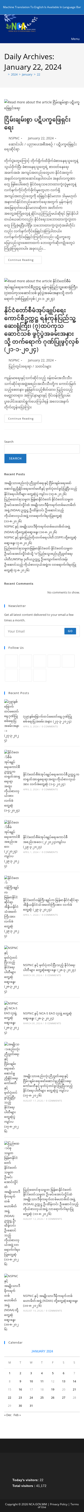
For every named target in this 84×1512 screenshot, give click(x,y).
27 (63, 1398)
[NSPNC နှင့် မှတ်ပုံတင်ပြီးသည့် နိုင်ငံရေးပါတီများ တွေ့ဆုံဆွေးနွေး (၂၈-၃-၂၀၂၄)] (12, 969)
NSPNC (14, 138)
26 (52, 1398)
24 (31, 1398)
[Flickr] (11, 675)
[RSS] (39, 675)
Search (9, 441)
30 (20, 1406)
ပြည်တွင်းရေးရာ (20, 366)
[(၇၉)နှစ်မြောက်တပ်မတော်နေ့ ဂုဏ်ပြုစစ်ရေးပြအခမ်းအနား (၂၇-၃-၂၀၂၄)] (12, 721)
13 (63, 1381)
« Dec (7, 1415)
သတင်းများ (43, 366)
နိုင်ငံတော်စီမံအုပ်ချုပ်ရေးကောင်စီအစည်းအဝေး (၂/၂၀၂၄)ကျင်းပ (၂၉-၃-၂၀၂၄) (45, 842)
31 (31, 1406)
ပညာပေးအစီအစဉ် (40, 144)
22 (38, 74)
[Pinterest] (68, 661)
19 (52, 1389)
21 (74, 1389)
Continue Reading (25, 261)
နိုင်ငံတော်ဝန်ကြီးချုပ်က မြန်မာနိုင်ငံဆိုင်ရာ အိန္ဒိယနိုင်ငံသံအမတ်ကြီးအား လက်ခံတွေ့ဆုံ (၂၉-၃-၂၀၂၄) (51, 905)
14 (74, 1381)
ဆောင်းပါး (16, 144)
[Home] (5, 74)
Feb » (17, 1415)
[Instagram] (39, 661)
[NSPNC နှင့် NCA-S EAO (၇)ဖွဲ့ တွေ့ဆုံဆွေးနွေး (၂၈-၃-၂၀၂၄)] (12, 1018)
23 (20, 1398)
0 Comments (50, 726)
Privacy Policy (58, 1504)
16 (20, 1389)
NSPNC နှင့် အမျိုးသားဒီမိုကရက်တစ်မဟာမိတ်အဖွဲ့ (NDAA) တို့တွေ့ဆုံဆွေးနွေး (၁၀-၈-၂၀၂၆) (50, 1301)
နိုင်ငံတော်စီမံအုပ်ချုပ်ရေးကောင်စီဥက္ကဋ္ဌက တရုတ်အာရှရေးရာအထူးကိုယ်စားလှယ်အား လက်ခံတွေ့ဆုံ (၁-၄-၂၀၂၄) (51, 779)
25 (42, 1398)
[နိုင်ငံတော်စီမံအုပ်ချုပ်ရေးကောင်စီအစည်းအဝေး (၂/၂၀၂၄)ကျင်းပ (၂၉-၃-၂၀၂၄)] (12, 844)
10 (31, 1381)
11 (42, 1381)
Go (70, 631)
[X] (11, 661)
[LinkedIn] (54, 661)
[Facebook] (25, 661)
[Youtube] (25, 675)
